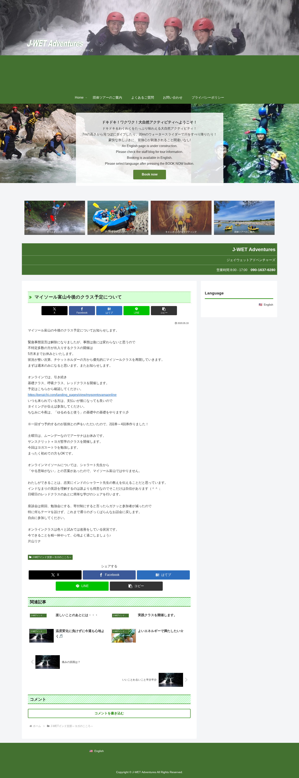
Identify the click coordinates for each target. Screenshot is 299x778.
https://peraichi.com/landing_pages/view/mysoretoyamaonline (72, 395)
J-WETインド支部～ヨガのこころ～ (51, 557)
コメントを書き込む (109, 713)
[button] (164, 310)
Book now (149, 174)
